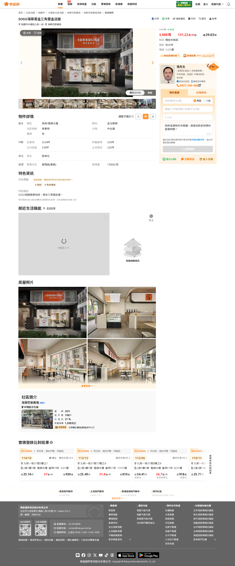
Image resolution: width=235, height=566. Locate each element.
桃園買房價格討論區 (203, 522)
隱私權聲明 (72, 540)
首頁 (20, 13)
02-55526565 (75, 523)
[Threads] (112, 555)
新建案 (112, 510)
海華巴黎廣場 (73, 13)
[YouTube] (101, 555)
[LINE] (78, 555)
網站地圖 (48, 540)
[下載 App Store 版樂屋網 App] (126, 555)
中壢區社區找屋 (56, 13)
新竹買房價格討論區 (203, 518)
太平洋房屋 (170, 535)
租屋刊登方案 (143, 514)
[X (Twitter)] (95, 555)
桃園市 (41, 13)
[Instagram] (89, 555)
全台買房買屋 (115, 526)
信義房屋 (169, 510)
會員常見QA (36, 540)
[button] (21, 63)
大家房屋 (169, 514)
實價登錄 (113, 518)
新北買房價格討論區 (203, 514)
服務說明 (60, 540)
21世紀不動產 (172, 539)
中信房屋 (169, 522)
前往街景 (51, 208)
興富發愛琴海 (158, 499)
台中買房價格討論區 (203, 526)
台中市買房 (64, 495)
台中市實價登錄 (128, 495)
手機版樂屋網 (115, 535)
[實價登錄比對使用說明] (51, 442)
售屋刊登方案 (143, 510)
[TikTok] (106, 555)
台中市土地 (95, 499)
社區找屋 (30, 13)
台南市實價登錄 (128, 499)
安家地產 (169, 543)
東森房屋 (169, 518)
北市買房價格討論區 (203, 510)
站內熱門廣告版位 (146, 522)
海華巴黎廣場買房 (93, 13)
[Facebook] (83, 555)
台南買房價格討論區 (203, 531)
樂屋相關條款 (198, 139)
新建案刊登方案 (145, 518)
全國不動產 (170, 531)
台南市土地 (95, 495)
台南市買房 (64, 499)
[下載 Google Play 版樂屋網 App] (148, 555)
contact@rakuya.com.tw (80, 528)
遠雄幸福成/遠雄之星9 (163, 495)
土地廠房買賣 (115, 531)
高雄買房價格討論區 (203, 535)
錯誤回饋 (22, 540)
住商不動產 (170, 526)
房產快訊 (113, 522)
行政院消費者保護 (90, 540)
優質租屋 (113, 514)
